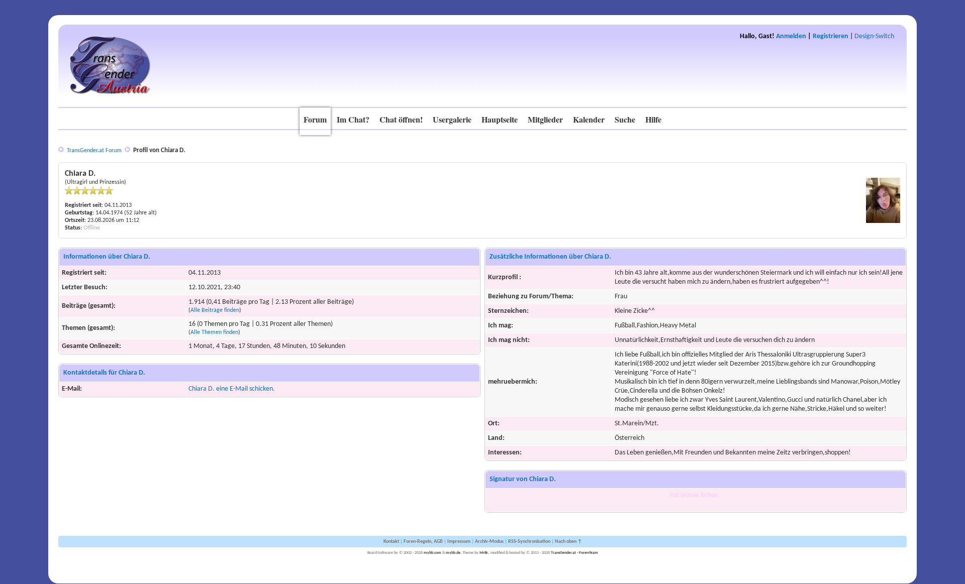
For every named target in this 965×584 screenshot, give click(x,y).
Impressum (458, 541)
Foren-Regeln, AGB (423, 541)
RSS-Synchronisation (529, 541)
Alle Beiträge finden (214, 310)
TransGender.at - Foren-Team (574, 553)
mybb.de (453, 553)
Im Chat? (353, 119)
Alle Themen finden (214, 332)
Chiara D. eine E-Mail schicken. (231, 389)
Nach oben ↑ (568, 541)
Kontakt (391, 541)
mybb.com (432, 553)
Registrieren (830, 36)
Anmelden (791, 36)
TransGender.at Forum (94, 151)
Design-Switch (874, 36)
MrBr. (484, 553)
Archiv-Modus (489, 541)
